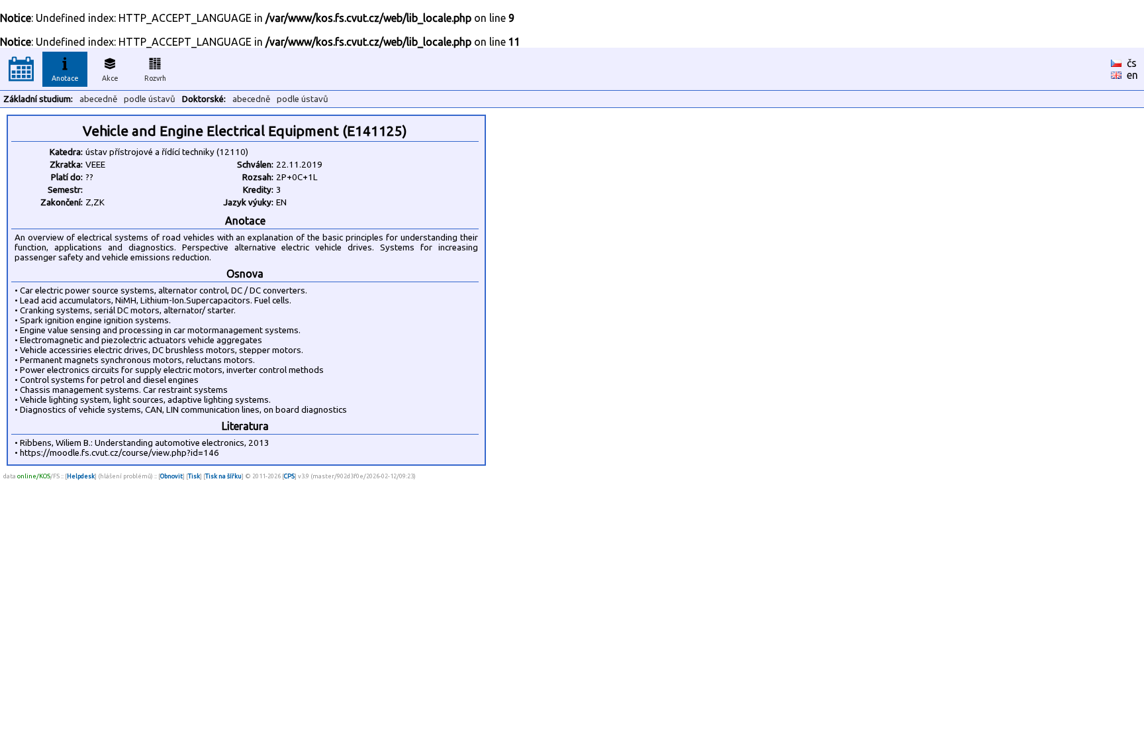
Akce (110, 78)
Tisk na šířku (223, 476)
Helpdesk (81, 476)
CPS (289, 476)
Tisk (194, 476)
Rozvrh (155, 78)
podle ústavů (149, 99)
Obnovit (171, 476)
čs (1132, 63)
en (1132, 75)
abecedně (98, 99)
